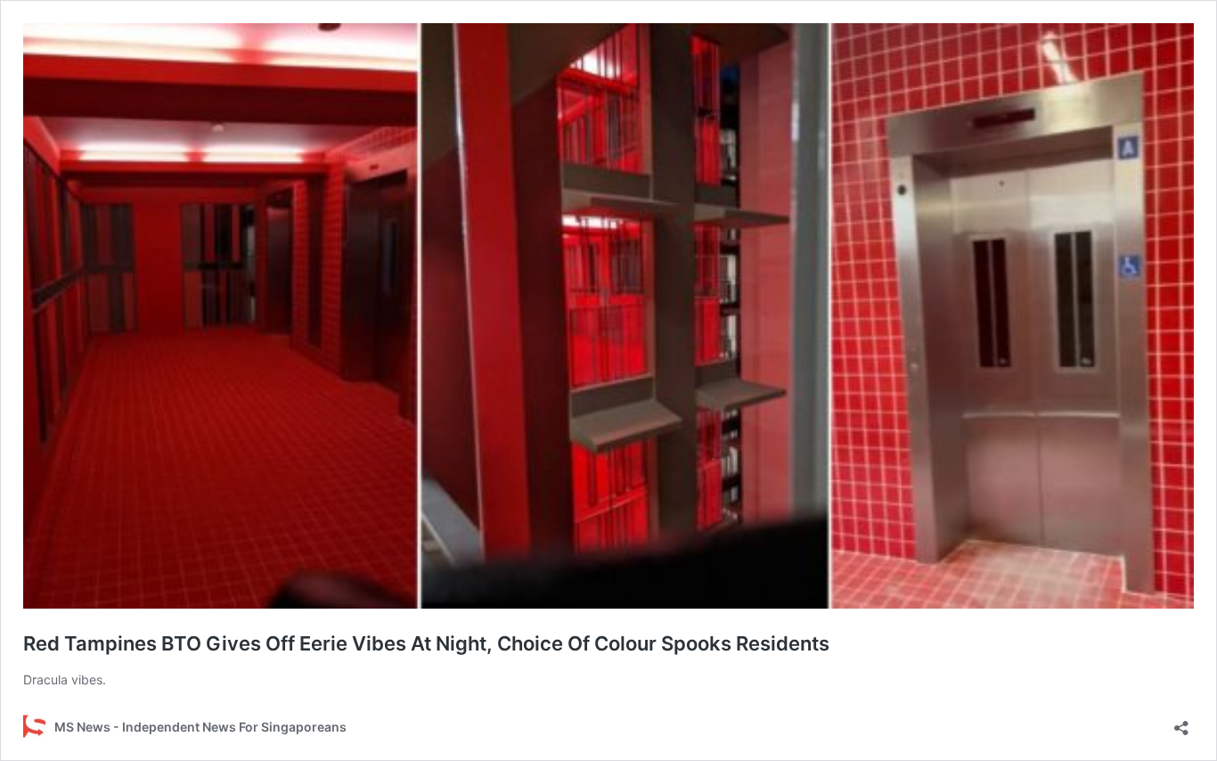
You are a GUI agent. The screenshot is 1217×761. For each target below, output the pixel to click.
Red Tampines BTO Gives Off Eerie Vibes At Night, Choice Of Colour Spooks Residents (426, 643)
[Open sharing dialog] (1181, 722)
